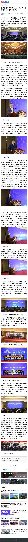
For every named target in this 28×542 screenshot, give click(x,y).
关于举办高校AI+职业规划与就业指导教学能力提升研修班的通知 (18, 511)
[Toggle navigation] (25, 1)
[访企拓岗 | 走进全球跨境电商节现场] (14, 522)
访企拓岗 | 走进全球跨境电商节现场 (10, 518)
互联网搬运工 (3, 13)
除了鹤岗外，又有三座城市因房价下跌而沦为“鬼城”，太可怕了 (13, 491)
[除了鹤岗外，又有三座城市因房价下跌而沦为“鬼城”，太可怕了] (14, 496)
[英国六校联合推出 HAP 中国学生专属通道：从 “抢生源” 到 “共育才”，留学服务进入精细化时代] (5, 505)
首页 (2, 5)
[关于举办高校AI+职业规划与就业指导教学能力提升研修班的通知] (5, 512)
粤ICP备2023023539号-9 (19, 540)
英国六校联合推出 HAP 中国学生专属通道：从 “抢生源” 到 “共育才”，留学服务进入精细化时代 (18, 504)
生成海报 (5, 469)
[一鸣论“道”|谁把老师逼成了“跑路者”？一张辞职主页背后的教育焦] (5, 531)
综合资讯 (21, 13)
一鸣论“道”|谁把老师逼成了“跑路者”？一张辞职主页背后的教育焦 (18, 530)
